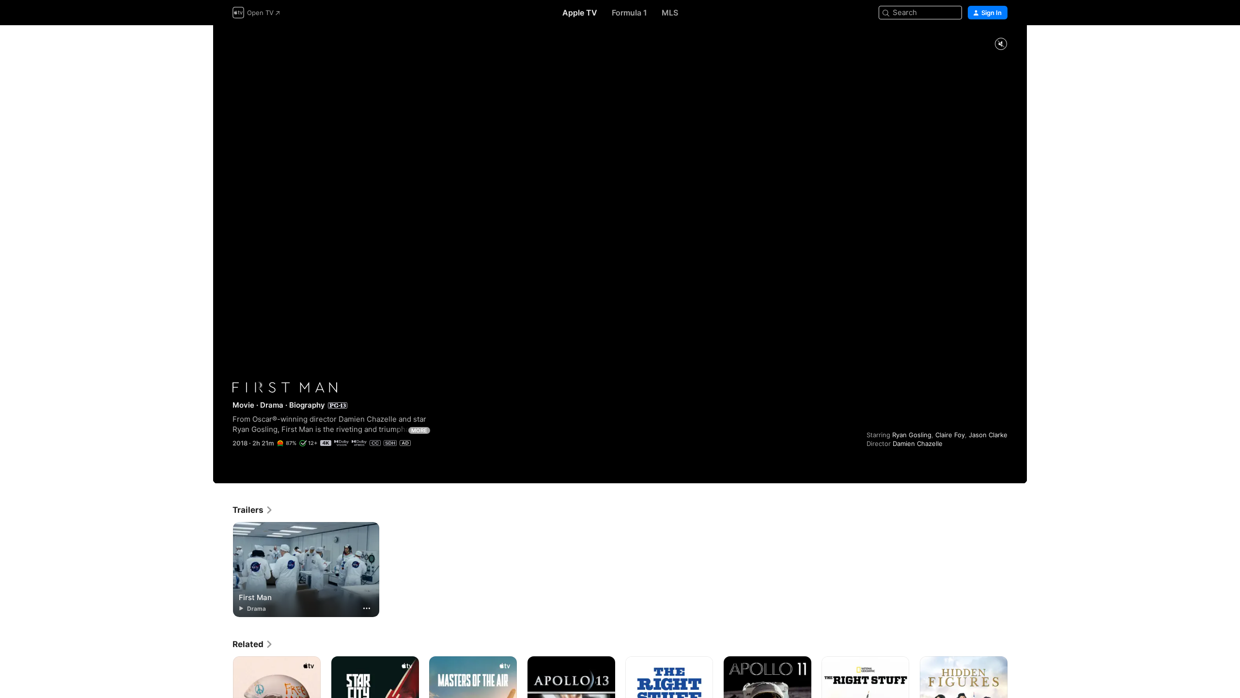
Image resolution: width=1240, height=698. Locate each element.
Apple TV (579, 12)
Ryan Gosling (911, 435)
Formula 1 (629, 12)
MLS (670, 12)
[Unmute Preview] (1001, 44)
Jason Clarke (988, 435)
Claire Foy (950, 435)
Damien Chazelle (918, 443)
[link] (252, 510)
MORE (419, 430)
